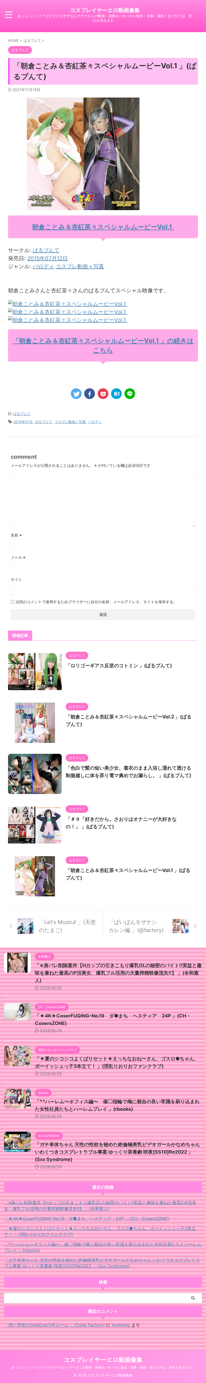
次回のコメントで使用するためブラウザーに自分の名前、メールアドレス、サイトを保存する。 (96, 601)
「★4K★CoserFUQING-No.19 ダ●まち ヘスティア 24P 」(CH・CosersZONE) (86, 1218)
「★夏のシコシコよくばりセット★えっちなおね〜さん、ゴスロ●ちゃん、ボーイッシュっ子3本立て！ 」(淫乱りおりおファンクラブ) (100, 1231)
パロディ (43, 266)
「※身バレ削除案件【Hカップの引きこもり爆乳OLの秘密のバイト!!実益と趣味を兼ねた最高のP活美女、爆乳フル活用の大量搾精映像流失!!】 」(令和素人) (118, 973)
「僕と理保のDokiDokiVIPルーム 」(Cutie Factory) (54, 1325)
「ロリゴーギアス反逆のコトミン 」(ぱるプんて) (119, 665)
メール (18, 557)
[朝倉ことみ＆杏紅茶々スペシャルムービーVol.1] (67, 304)
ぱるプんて (46, 250)
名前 (16, 535)
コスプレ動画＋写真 (80, 266)
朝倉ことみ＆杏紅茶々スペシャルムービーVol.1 (103, 227)
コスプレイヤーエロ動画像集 (105, 10)
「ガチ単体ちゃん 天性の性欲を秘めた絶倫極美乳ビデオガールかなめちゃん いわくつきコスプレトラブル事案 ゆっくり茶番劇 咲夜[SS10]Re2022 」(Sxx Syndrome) (117, 1152)
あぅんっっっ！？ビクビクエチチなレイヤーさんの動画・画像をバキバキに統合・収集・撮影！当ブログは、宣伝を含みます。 (103, 1367)
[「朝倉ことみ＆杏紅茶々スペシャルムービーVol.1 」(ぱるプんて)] (116, 393)
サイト (16, 579)
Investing (121, 1325)
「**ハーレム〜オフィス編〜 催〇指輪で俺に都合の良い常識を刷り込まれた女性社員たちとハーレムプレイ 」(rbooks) (102, 1247)
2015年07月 (23, 422)
